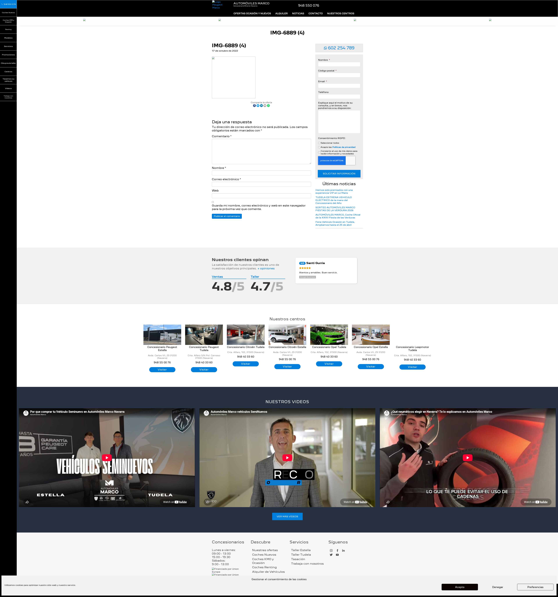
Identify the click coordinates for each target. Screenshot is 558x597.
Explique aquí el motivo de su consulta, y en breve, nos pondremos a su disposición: (335, 105)
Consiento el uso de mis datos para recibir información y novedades (339, 152)
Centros (8, 71)
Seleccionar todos (330, 143)
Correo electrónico (226, 179)
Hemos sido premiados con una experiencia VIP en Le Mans (334, 191)
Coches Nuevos (8, 12)
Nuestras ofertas (265, 550)
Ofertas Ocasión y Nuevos (252, 13)
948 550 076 (308, 5)
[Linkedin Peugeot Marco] (343, 550)
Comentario (221, 136)
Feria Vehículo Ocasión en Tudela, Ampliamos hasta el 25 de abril (335, 223)
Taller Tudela (301, 554)
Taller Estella (301, 550)
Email (322, 81)
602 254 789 (340, 47)
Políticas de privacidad (343, 147)
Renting (8, 29)
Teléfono (323, 92)
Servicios (8, 46)
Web (215, 190)
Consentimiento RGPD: (332, 138)
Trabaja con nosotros (8, 97)
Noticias (298, 13)
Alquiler (281, 13)
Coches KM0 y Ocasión (8, 21)
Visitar (162, 369)
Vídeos (8, 88)
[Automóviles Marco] (220, 4)
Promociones (8, 55)
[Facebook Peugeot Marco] (337, 550)
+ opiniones (266, 268)
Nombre (219, 168)
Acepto (459, 587)
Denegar (497, 587)
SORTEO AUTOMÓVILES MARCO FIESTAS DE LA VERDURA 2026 (335, 209)
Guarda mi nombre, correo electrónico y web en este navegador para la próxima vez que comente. (259, 207)
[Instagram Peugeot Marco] (331, 550)
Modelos (8, 38)
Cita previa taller (8, 63)
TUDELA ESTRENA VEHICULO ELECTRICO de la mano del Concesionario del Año (333, 200)
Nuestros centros (340, 13)
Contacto (315, 13)
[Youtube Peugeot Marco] (337, 555)
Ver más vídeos (287, 516)
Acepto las (338, 147)
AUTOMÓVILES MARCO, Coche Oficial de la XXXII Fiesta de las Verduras (337, 216)
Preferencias (535, 587)
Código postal (327, 70)
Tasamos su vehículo (8, 80)
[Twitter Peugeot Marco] (331, 555)
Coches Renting (264, 567)
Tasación (298, 559)
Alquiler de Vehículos (268, 571)
